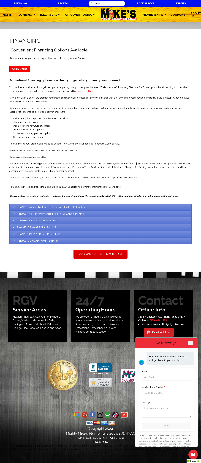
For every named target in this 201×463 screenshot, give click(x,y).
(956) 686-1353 (158, 320)
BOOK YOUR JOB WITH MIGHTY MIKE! (100, 254)
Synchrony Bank (85, 91)
